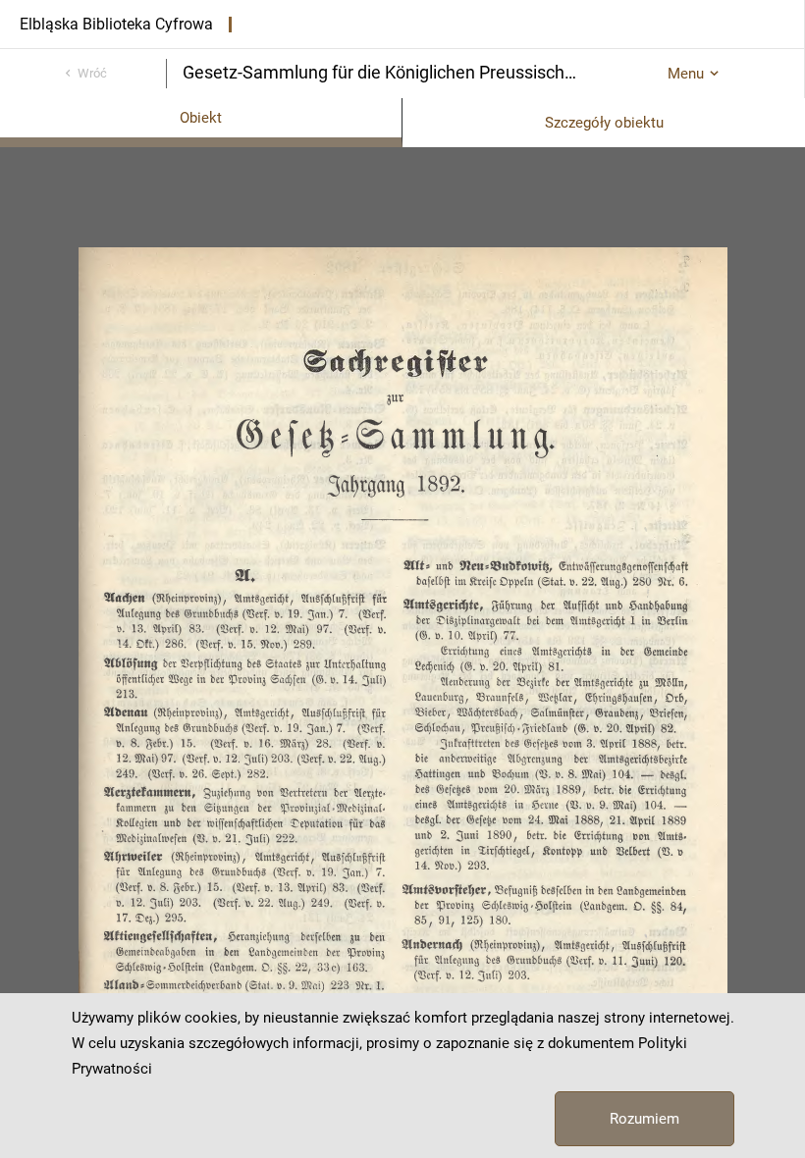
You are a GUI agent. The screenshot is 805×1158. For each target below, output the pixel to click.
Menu (686, 73)
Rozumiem (644, 1119)
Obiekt (201, 118)
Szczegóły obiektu (604, 123)
